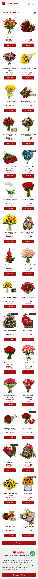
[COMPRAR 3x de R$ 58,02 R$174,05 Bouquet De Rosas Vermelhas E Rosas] (10, 59)
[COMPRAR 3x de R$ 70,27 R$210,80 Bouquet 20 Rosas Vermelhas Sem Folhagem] (10, 157)
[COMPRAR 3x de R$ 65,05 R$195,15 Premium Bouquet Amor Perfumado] (28, 516)
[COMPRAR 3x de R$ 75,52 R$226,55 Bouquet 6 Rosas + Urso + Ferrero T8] (28, 91)
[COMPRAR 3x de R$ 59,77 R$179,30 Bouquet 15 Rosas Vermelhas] (28, 26)
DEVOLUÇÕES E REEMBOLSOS (22, 556)
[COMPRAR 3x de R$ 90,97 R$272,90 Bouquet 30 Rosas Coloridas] (28, 353)
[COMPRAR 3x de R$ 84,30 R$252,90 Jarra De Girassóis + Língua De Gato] (10, 287)
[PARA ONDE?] (29, 5)
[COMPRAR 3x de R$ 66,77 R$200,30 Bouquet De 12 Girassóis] (10, 91)
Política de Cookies (18, 569)
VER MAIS (19, 543)
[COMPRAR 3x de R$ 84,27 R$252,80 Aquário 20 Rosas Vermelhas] (28, 287)
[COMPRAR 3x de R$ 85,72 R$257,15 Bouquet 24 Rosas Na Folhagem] (10, 353)
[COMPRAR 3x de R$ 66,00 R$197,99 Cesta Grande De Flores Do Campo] (28, 222)
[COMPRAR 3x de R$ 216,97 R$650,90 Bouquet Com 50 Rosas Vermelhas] (10, 385)
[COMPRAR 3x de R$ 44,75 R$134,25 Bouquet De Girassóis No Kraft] (28, 59)
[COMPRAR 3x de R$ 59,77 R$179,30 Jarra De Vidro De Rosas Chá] (28, 255)
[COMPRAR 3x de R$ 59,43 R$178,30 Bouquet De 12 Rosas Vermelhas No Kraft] (10, 418)
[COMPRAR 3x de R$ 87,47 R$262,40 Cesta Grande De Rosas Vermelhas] (28, 451)
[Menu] (36, 4)
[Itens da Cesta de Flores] (33, 4)
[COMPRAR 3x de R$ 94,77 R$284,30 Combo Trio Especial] (10, 516)
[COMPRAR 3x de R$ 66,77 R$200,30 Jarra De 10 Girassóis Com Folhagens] (10, 222)
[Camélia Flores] (19, 552)
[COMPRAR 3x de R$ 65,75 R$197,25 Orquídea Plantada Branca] (10, 189)
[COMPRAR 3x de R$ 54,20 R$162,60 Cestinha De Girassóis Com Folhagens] (10, 484)
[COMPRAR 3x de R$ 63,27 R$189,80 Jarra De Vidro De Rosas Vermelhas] (28, 189)
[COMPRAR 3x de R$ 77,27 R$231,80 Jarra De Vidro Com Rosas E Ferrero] (10, 124)
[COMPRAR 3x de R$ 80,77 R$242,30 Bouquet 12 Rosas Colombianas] (28, 385)
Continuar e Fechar (19, 575)
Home (3, 8)
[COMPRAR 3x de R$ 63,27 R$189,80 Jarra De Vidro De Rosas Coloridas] (10, 26)
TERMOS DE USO (9, 556)
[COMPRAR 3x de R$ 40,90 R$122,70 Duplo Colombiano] (10, 255)
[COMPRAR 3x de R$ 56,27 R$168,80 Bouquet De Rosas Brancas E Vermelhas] (28, 124)
